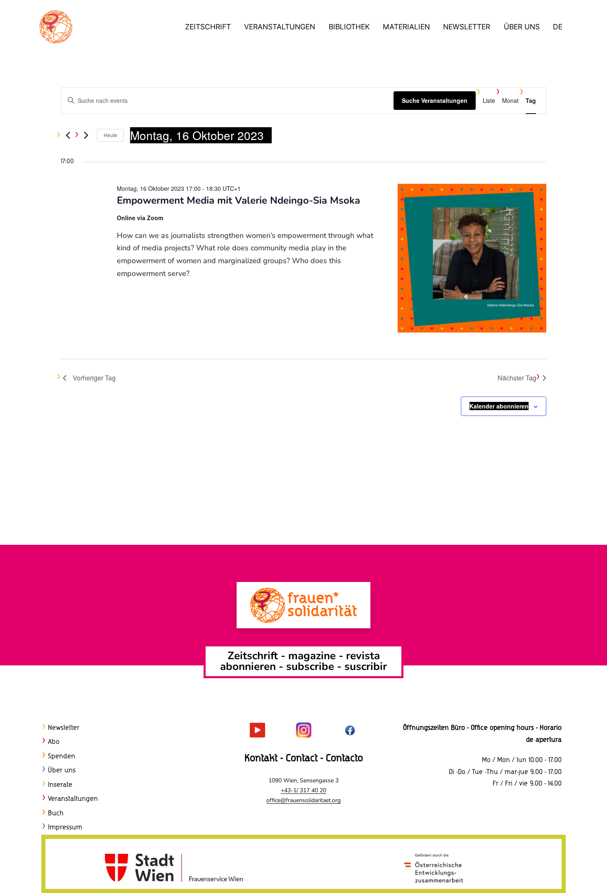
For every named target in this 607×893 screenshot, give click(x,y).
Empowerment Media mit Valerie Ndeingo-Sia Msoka (238, 200)
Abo (53, 742)
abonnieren (248, 666)
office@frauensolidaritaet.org (303, 800)
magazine (313, 655)
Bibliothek (349, 26)
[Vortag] (68, 135)
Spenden (61, 756)
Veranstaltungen (279, 26)
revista (363, 655)
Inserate (60, 785)
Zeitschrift (208, 26)
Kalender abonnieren (499, 406)
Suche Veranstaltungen (434, 100)
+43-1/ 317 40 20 (303, 790)
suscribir (365, 666)
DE (557, 26)
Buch (56, 813)
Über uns (522, 26)
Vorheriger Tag (94, 377)
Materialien (406, 26)
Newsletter (466, 26)
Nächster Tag (517, 377)
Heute (110, 134)
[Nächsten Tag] (86, 135)
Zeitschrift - (258, 655)
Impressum (65, 827)
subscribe (310, 666)
